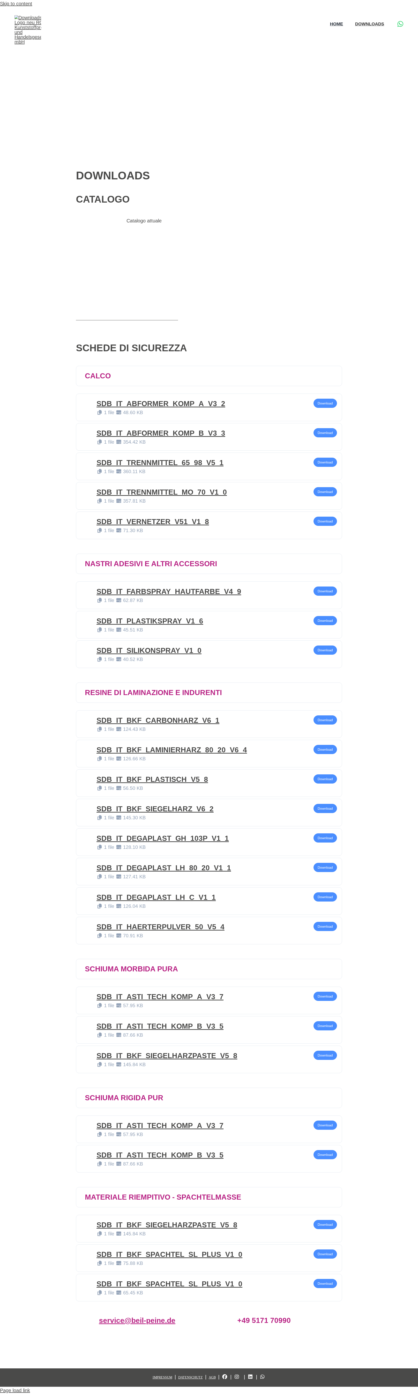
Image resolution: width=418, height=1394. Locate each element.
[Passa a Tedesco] (382, 11)
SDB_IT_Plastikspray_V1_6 (150, 621)
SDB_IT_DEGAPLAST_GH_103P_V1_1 (163, 838)
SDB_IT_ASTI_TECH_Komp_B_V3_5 (160, 1026)
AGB (212, 1377)
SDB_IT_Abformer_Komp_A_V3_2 (161, 404)
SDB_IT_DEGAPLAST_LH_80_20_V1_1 (164, 868)
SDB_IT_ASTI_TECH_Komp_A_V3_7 (160, 997)
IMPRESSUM (162, 1377)
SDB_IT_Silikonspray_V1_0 (149, 650)
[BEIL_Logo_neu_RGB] (39, 17)
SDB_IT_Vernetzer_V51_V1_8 (153, 522)
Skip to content (16, 3)
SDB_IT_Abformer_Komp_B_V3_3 (161, 433)
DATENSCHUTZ (190, 1377)
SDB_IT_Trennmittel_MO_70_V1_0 (162, 492)
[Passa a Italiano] (401, 11)
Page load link (15, 1390)
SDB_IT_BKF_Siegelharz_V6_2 (155, 809)
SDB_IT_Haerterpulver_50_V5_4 (160, 927)
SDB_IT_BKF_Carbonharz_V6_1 (158, 720)
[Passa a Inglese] (391, 11)
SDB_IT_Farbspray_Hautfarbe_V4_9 (169, 591)
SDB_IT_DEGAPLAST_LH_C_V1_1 (156, 897)
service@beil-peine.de (137, 1320)
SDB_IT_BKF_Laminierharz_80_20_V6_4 (172, 750)
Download (325, 403)
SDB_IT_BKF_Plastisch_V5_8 (152, 779)
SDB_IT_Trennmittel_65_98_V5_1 (160, 463)
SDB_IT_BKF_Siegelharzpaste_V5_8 (167, 1056)
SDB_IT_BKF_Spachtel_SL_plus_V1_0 (169, 1254)
